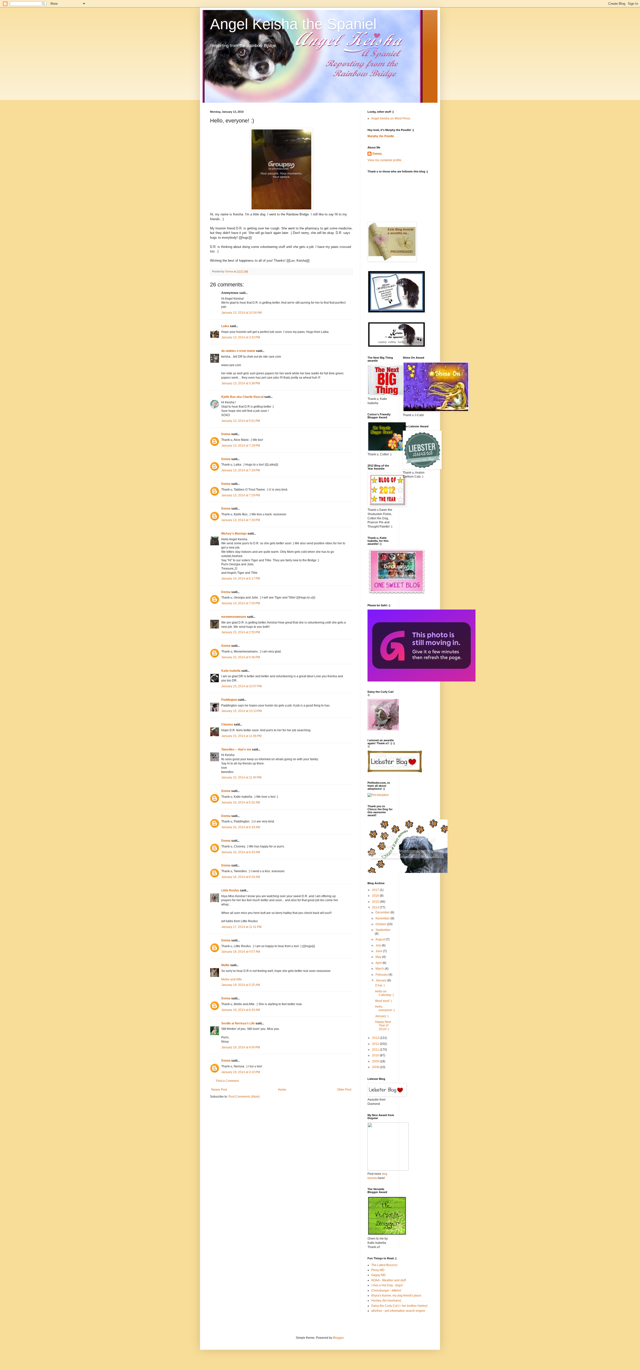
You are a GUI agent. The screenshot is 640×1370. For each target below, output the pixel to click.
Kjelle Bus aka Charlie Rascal (242, 397)
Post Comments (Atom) (244, 1096)
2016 (376, 895)
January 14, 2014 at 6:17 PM (240, 578)
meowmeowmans (233, 617)
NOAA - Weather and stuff (388, 1280)
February (382, 974)
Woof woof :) (383, 1001)
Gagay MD (378, 1275)
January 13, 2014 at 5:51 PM (240, 421)
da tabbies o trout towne (238, 351)
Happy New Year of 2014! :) (383, 1025)
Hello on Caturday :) (384, 993)
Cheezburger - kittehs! (386, 1290)
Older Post (344, 1089)
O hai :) (380, 985)
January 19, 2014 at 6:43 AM (240, 1010)
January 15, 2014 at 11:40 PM (241, 777)
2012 (376, 1044)
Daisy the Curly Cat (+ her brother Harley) (399, 1306)
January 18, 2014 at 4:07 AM (240, 951)
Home (282, 1089)
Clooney (227, 724)
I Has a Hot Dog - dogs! (387, 1285)
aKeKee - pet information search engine (398, 1311)
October (381, 924)
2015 (376, 901)
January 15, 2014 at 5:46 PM (240, 657)
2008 (376, 1067)
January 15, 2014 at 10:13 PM (241, 711)
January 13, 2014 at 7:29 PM (240, 445)
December (383, 912)
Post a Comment (227, 1081)
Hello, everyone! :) (385, 1008)
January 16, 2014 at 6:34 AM (240, 877)
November (383, 918)
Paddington (229, 699)
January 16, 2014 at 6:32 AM (240, 802)
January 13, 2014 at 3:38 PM (240, 383)
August (381, 939)
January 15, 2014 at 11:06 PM (241, 736)
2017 (376, 890)
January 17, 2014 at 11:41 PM (241, 927)
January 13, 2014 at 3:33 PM (240, 337)
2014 (376, 907)
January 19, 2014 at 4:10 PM (240, 1072)
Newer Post (219, 1089)
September (383, 930)
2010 (376, 1055)
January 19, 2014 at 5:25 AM (240, 985)
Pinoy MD (377, 1270)
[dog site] (388, 1169)
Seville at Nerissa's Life (238, 1023)
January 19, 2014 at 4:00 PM (240, 1047)
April (379, 963)
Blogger (338, 1338)
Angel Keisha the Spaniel (293, 24)
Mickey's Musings (234, 533)
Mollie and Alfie (231, 979)
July (379, 945)
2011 (376, 1049)
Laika (225, 326)
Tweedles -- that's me (236, 749)
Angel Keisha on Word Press (390, 118)
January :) (381, 1016)
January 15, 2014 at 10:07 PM (241, 686)
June (379, 951)
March (380, 968)
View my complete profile (385, 160)
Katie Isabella (230, 671)
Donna (225, 434)
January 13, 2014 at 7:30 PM (240, 520)
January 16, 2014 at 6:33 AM (240, 827)
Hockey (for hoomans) (386, 1300)
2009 (376, 1061)
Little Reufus (230, 890)
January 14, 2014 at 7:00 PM (240, 603)
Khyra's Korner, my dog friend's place (396, 1295)
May (379, 957)
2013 (376, 1038)
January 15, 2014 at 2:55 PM (240, 632)
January (381, 980)
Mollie (225, 965)
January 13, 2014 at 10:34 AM (241, 312)
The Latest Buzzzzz (384, 1265)
